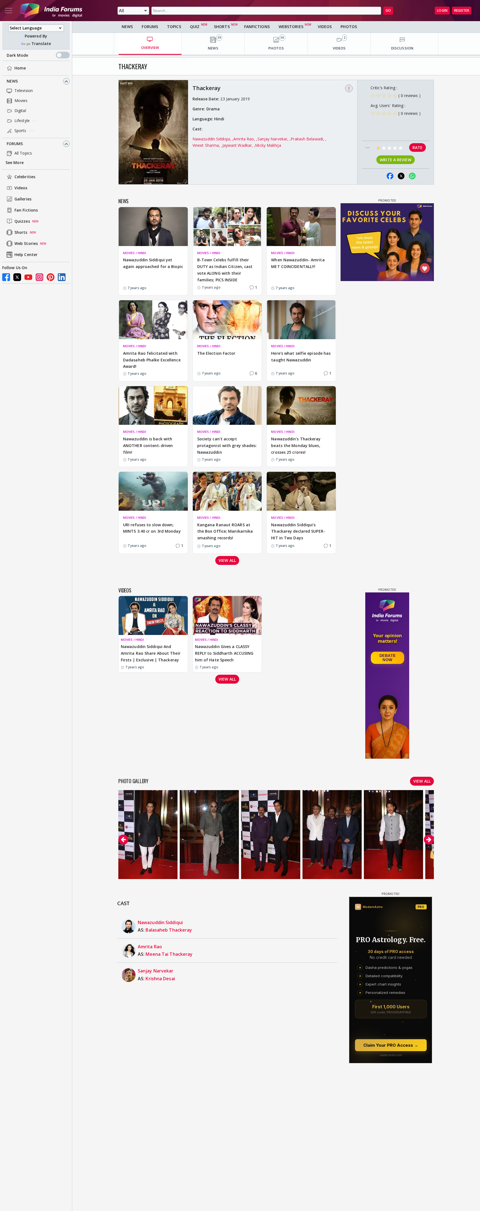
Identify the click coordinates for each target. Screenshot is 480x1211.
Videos (21, 188)
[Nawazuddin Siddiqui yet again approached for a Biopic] (153, 226)
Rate (417, 147)
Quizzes (22, 221)
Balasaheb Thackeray (169, 930)
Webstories (291, 26)
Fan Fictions (26, 210)
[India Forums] (51, 10)
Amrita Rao (150, 947)
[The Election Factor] (227, 319)
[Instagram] (39, 277)
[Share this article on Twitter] (401, 176)
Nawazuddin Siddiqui (160, 922)
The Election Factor (216, 353)
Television (23, 90)
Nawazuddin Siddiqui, (212, 139)
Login (442, 10)
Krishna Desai (160, 979)
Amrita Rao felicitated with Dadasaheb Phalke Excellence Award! (152, 360)
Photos (349, 26)
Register (461, 10)
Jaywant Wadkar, (238, 145)
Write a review (395, 159)
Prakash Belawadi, (308, 139)
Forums (15, 144)
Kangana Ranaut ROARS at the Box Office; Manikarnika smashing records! (225, 531)
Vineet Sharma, (206, 145)
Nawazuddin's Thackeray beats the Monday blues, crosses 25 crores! (296, 445)
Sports (20, 130)
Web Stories (26, 243)
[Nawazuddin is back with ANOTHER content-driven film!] (153, 405)
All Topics (23, 153)
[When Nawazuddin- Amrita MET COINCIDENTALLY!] (301, 226)
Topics (174, 26)
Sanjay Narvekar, (274, 139)
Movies (21, 100)
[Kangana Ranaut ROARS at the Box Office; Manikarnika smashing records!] (227, 491)
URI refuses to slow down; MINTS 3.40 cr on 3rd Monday (152, 528)
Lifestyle (22, 120)
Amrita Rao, (244, 139)
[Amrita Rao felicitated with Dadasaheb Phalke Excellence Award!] (153, 319)
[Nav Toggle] (9, 10)
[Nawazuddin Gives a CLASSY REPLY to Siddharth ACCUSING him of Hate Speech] (227, 615)
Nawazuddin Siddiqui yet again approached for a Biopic (153, 263)
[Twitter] (17, 277)
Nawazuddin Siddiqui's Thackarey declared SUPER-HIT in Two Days (298, 531)
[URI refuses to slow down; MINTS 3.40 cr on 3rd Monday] (153, 491)
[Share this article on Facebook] (390, 176)
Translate (41, 43)
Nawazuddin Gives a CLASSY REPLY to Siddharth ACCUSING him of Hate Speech (224, 653)
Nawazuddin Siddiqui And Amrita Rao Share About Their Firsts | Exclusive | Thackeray (151, 653)
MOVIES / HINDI (134, 253)
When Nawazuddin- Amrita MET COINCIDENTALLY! (297, 263)
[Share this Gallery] (379, 176)
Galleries (22, 199)
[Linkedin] (62, 277)
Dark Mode (17, 55)
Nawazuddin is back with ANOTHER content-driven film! (148, 445)
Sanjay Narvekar (156, 971)
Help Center (26, 254)
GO (388, 10)
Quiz (194, 26)
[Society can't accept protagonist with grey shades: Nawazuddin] (227, 405)
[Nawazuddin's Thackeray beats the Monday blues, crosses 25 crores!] (301, 405)
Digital (20, 110)
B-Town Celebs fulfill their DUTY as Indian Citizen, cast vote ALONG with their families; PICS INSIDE (225, 269)
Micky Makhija (268, 145)
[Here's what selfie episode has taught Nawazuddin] (301, 319)
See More (15, 162)
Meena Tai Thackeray (169, 954)
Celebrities (24, 177)
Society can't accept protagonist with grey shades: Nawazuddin (227, 445)
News (12, 81)
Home (20, 68)
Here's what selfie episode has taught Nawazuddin (301, 357)
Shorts (21, 232)
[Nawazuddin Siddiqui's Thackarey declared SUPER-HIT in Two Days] (301, 491)
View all (227, 560)
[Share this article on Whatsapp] (412, 176)
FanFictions (257, 26)
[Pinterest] (50, 277)
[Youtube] (28, 277)
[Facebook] (6, 277)
